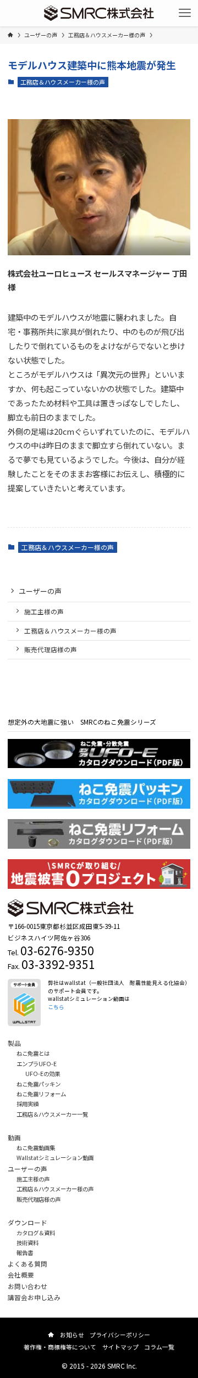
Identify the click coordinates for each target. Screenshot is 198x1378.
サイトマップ (120, 1346)
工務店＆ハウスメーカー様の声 (62, 81)
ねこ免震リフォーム (41, 1094)
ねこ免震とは (33, 1053)
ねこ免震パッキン (38, 1084)
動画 (14, 1137)
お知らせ (72, 1334)
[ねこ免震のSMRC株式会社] (99, 13)
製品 (14, 1042)
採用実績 (27, 1104)
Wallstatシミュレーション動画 (55, 1157)
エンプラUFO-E (36, 1064)
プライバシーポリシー (120, 1334)
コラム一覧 (159, 1346)
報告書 (24, 1252)
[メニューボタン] (185, 13)
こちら (56, 1007)
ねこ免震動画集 (35, 1148)
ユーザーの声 (40, 591)
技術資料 (27, 1243)
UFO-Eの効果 (42, 1073)
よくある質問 (27, 1263)
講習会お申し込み (34, 1297)
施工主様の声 (44, 611)
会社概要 (21, 1274)
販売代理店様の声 (50, 649)
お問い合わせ (27, 1286)
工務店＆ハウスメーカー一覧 (52, 1114)
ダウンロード (27, 1222)
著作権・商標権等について (60, 1346)
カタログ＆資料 (35, 1233)
